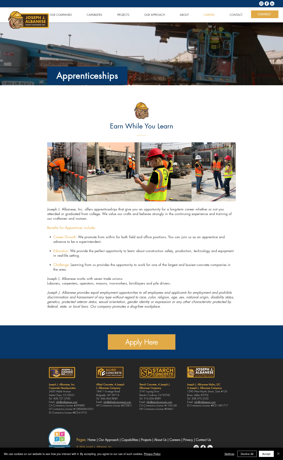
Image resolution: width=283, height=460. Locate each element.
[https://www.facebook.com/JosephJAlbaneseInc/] (267, 3)
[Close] (278, 454)
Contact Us (203, 439)
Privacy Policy (152, 454)
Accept (266, 454)
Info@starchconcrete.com (159, 402)
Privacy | (189, 439)
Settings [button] (229, 454)
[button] (56, 14)
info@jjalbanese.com (66, 402)
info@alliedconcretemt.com (117, 402)
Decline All (247, 454)
